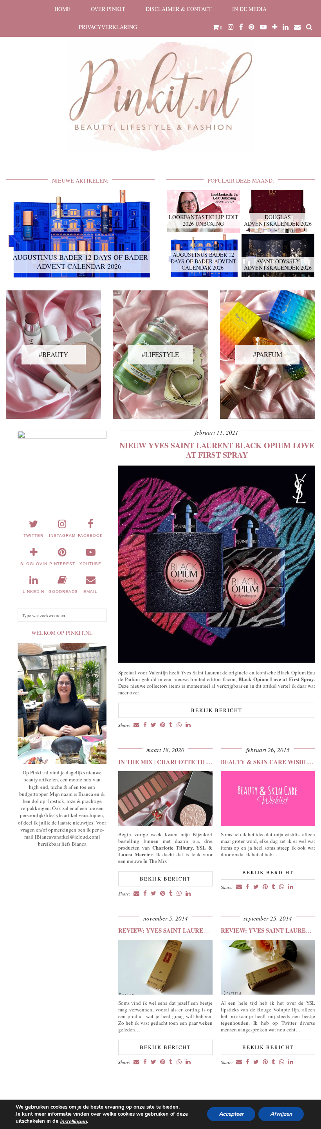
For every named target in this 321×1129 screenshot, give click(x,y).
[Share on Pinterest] (162, 725)
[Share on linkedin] (188, 725)
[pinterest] (251, 27)
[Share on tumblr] (171, 725)
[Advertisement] (62, 901)
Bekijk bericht (216, 710)
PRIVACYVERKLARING (108, 27)
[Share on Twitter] (153, 725)
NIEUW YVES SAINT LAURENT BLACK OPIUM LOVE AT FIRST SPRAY (216, 450)
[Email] (297, 27)
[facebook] (241, 27)
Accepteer (231, 1114)
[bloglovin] (274, 27)
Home (62, 9)
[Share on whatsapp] (179, 725)
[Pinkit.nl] (160, 81)
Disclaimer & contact (179, 9)
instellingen (73, 1121)
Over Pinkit (108, 9)
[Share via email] (136, 725)
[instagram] (231, 27)
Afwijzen (281, 1114)
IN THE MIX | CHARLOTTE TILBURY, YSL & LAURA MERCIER (207, 761)
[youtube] (263, 27)
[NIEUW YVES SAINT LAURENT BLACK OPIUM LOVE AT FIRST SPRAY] (216, 660)
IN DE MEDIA (249, 9)
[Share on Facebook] (145, 725)
